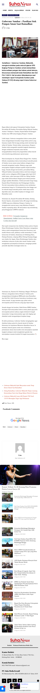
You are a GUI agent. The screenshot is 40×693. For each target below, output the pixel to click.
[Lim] (3, 28)
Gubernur (10, 427)
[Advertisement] (20, 105)
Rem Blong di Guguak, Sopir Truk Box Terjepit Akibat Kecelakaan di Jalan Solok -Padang (24, 572)
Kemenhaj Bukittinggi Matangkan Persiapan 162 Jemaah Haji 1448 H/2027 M (26, 496)
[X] (14, 33)
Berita (5, 15)
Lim (8, 28)
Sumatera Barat (14, 15)
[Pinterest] (19, 33)
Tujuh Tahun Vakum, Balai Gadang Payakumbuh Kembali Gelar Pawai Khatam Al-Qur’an (25, 626)
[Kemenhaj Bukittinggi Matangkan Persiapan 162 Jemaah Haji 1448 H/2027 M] (7, 497)
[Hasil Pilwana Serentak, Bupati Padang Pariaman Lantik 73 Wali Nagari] (7, 617)
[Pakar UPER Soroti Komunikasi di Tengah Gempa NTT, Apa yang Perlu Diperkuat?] (7, 518)
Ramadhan (23, 427)
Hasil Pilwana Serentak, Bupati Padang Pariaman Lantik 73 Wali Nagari (26, 614)
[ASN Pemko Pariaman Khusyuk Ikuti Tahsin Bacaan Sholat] (7, 564)
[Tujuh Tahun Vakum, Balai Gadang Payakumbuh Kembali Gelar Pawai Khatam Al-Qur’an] (7, 628)
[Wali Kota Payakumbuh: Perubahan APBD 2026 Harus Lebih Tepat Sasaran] (7, 596)
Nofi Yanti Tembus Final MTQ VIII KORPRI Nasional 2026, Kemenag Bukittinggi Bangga (25, 507)
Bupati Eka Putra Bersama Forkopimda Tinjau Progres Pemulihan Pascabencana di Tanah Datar (26, 605)
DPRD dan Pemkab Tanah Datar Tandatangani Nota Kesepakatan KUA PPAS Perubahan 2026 (26, 583)
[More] (35, 435)
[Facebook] (10, 33)
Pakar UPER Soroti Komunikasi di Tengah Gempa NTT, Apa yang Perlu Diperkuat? (25, 518)
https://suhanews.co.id (20, 458)
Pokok (16, 427)
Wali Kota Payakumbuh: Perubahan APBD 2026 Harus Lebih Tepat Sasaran (25, 594)
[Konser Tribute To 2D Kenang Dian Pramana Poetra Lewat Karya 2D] (20, 475)
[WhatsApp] (23, 33)
